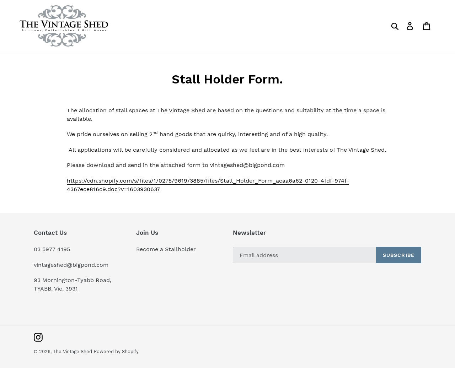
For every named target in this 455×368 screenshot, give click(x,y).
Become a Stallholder (166, 249)
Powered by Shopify (116, 351)
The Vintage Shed (72, 351)
